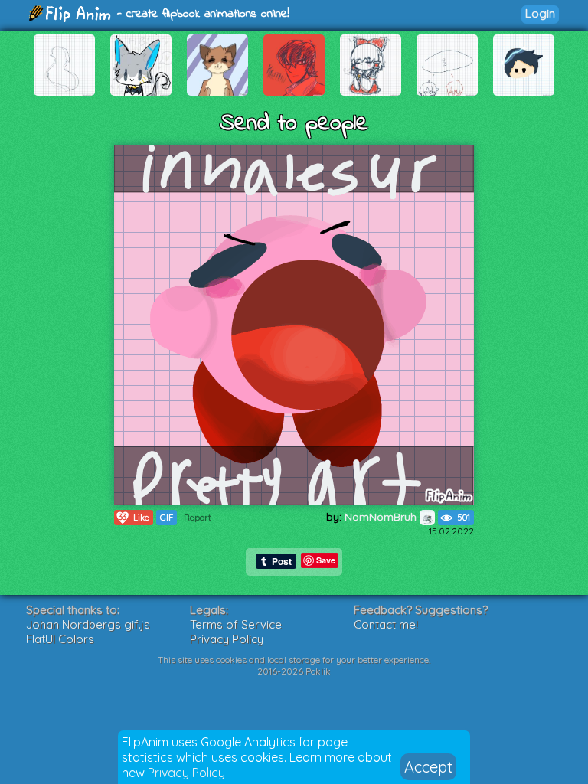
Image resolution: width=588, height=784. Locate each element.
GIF (166, 517)
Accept (428, 766)
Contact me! (386, 624)
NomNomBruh (382, 517)
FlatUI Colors (60, 639)
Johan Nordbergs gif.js (88, 624)
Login (540, 13)
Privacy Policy (186, 772)
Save (325, 560)
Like (134, 517)
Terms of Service (236, 624)
